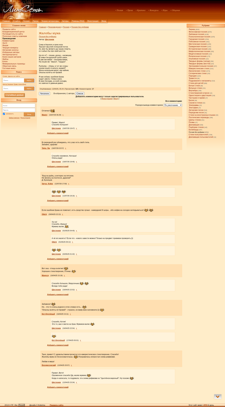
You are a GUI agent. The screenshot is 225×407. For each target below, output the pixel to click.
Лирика (192, 29)
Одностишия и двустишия (200, 95)
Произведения (54, 27)
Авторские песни (196, 110)
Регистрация (92, 21)
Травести (193, 78)
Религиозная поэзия (197, 56)
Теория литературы (50, 21)
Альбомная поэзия (197, 59)
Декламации (194, 125)
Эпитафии (193, 108)
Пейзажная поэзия (197, 42)
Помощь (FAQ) (78, 21)
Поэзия (26, 21)
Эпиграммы (194, 105)
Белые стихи (194, 86)
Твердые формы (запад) (199, 61)
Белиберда (194, 130)
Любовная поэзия (196, 34)
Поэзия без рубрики (196, 132)
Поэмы (192, 122)
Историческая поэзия (198, 49)
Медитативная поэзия (198, 54)
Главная (6, 21)
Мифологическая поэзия (199, 51)
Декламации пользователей (201, 137)
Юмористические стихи (199, 68)
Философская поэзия (198, 32)
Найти (29, 80)
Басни (191, 100)
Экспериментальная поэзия (201, 66)
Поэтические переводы (199, 117)
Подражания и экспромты (200, 81)
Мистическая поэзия (198, 44)
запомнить (10, 114)
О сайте (16, 21)
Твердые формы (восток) (199, 64)
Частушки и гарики (197, 98)
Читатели (44, 93)
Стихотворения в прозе (199, 93)
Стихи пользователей (198, 135)
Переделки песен (196, 113)
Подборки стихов (196, 127)
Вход (29, 114)
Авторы (65, 21)
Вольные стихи (195, 88)
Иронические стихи (197, 71)
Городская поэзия (196, 39)
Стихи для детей (196, 83)
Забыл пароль (14, 118)
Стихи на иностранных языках (202, 115)
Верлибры (193, 90)
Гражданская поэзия (198, 46)
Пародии (193, 76)
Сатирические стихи (197, 73)
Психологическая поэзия (199, 37)
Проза (35, 21)
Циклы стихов (195, 120)
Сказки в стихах (195, 103)
